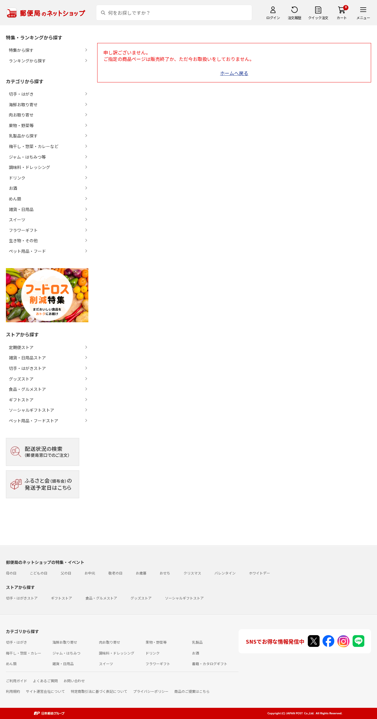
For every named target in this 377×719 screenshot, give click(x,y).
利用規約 (13, 691)
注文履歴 (294, 17)
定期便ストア (21, 347)
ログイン (273, 17)
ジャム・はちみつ (66, 652)
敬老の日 (115, 572)
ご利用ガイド (16, 680)
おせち (165, 572)
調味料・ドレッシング (116, 652)
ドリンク (152, 652)
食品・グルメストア (27, 389)
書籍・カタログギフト (209, 663)
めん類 (11, 663)
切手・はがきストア (27, 368)
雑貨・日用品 (63, 663)
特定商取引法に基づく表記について (99, 691)
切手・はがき (16, 642)
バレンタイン (225, 572)
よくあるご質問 (45, 680)
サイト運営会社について (45, 691)
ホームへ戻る (234, 73)
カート (342, 17)
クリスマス (192, 572)
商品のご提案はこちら (192, 691)
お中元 (90, 572)
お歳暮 (141, 572)
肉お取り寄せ (109, 642)
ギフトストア (21, 400)
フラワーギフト (157, 663)
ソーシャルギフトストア (31, 410)
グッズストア (21, 379)
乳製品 (197, 642)
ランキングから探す (27, 61)
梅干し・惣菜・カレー (23, 652)
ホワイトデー (259, 572)
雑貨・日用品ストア (27, 358)
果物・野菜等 (156, 642)
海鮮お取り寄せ (64, 642)
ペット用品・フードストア (33, 421)
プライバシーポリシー (150, 691)
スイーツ (106, 663)
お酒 (195, 652)
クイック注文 (318, 17)
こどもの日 (38, 572)
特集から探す (21, 50)
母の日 (11, 572)
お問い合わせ (74, 680)
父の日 (66, 572)
